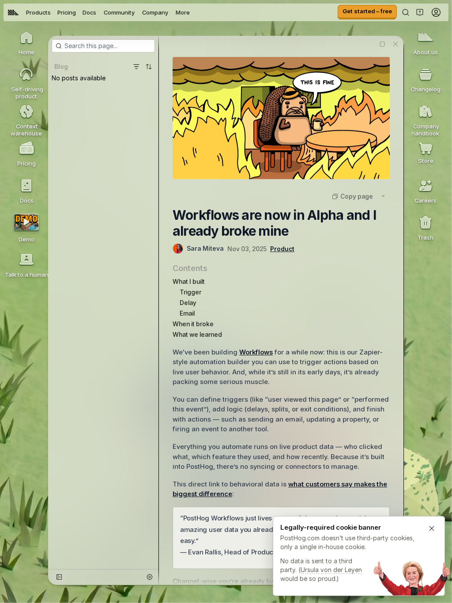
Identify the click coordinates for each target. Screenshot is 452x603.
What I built (189, 281)
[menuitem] (13, 12)
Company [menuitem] (155, 12)
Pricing (66, 12)
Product (282, 249)
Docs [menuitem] (89, 12)
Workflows (256, 352)
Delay (188, 302)
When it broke (193, 324)
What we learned (197, 334)
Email (187, 313)
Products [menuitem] (38, 12)
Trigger (190, 292)
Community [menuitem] (119, 12)
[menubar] (98, 12)
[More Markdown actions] (383, 196)
